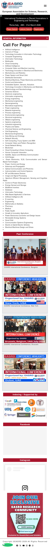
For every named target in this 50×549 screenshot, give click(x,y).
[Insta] (27, 545)
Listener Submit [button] (25, 29)
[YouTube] (24, 545)
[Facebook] (17, 545)
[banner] (12, 5)
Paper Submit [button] (12, 29)
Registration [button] (38, 29)
